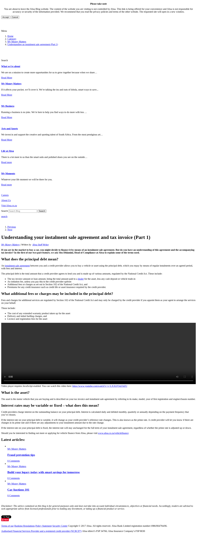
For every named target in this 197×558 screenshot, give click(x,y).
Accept (5, 17)
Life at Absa (7, 151)
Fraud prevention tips (21, 454)
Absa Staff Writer (40, 244)
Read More (6, 77)
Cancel (15, 17)
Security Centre (59, 526)
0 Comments (13, 461)
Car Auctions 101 (18, 489)
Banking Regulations (24, 526)
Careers (5, 195)
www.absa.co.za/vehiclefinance (113, 433)
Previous (11, 227)
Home (10, 36)
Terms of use (7, 526)
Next (9, 229)
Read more (6, 162)
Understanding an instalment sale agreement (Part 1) (32, 44)
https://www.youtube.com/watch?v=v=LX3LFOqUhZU (99, 386)
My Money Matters (16, 41)
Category (11, 39)
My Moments (8, 173)
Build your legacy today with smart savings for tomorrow (43, 472)
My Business (7, 106)
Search (42, 211)
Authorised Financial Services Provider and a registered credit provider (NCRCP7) (41, 531)
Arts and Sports (9, 128)
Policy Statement (43, 526)
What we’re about (10, 66)
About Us (6, 200)
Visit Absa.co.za (9, 205)
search (4, 216)
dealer (81, 279)
